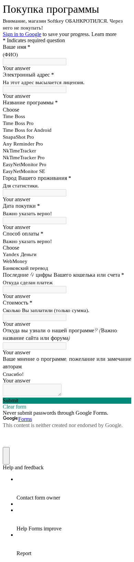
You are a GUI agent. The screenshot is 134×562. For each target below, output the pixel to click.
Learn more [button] (103, 34)
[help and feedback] (6, 455)
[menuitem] (73, 488)
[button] (67, 401)
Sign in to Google (22, 34)
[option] (67, 110)
